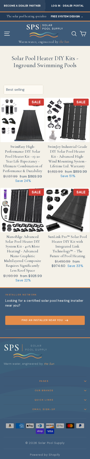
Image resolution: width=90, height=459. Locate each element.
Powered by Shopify (45, 455)
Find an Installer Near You (42, 320)
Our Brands (44, 390)
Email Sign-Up (44, 409)
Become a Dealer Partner (22, 5)
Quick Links (44, 399)
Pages (43, 381)
